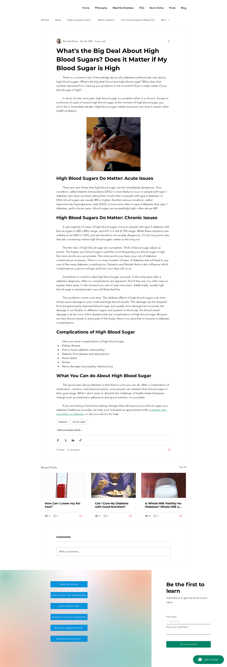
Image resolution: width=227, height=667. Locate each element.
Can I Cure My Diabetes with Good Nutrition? (111, 505)
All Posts (45, 20)
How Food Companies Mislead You (138, 20)
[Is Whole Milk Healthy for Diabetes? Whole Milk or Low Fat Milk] (163, 485)
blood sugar (79, 421)
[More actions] (169, 41)
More (163, 20)
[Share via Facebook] (57, 440)
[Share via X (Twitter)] (65, 440)
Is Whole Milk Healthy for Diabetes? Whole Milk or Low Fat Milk (163, 505)
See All (182, 467)
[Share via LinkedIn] (72, 440)
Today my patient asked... (79, 20)
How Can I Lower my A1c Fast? (62, 505)
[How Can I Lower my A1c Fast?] (63, 485)
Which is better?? (106, 20)
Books (58, 20)
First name (171, 617)
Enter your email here (176, 627)
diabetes (62, 421)
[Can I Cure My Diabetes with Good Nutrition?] (113, 485)
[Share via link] (80, 440)
